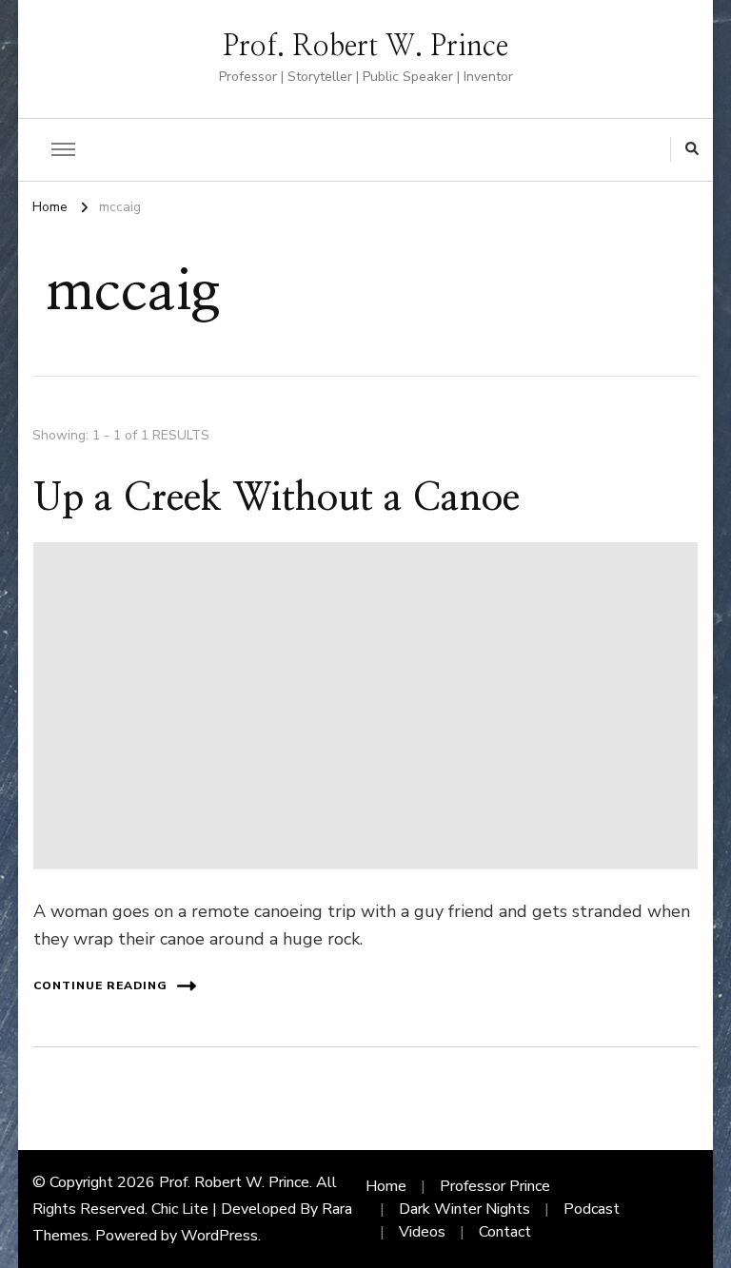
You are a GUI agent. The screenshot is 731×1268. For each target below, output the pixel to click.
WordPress (219, 1235)
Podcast (591, 1209)
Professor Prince (495, 1186)
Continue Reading (100, 985)
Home (386, 1186)
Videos (422, 1231)
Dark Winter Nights (464, 1209)
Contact (505, 1231)
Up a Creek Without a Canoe (276, 498)
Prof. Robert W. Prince (365, 46)
